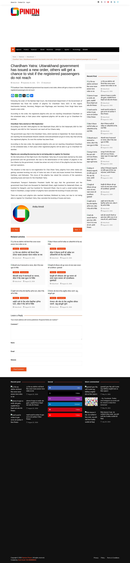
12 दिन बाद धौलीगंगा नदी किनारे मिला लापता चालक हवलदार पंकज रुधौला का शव (108, 83)
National (34, 49)
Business (50, 49)
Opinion (18, 49)
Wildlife (85, 49)
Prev (16, 230)
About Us (14, 2)
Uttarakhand (47, 83)
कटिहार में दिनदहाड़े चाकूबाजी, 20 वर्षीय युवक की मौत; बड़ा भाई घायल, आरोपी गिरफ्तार (109, 170)
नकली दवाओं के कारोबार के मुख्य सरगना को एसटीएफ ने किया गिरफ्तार (108, 112)
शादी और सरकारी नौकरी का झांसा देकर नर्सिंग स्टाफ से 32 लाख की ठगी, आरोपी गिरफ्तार (109, 217)
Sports (67, 49)
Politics (26, 49)
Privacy (96, 558)
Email (12, 351)
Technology (76, 49)
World (42, 49)
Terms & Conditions (113, 558)
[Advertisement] (65, 33)
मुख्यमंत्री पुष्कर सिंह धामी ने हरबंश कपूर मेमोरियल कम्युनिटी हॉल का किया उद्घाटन (109, 389)
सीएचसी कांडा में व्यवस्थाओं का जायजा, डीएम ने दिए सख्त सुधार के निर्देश (108, 140)
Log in (28, 2)
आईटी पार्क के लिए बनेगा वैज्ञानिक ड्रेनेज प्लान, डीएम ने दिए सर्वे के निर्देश (109, 203)
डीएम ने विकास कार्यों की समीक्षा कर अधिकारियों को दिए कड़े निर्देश (109, 126)
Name (13, 342)
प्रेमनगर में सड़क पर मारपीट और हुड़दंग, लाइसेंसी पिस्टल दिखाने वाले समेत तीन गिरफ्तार (109, 98)
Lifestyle (58, 49)
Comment (14, 324)
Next (76, 230)
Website (13, 360)
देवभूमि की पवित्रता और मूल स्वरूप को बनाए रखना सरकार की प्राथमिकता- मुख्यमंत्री (63, 278)
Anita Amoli (16, 83)
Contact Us (21, 2)
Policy (103, 558)
